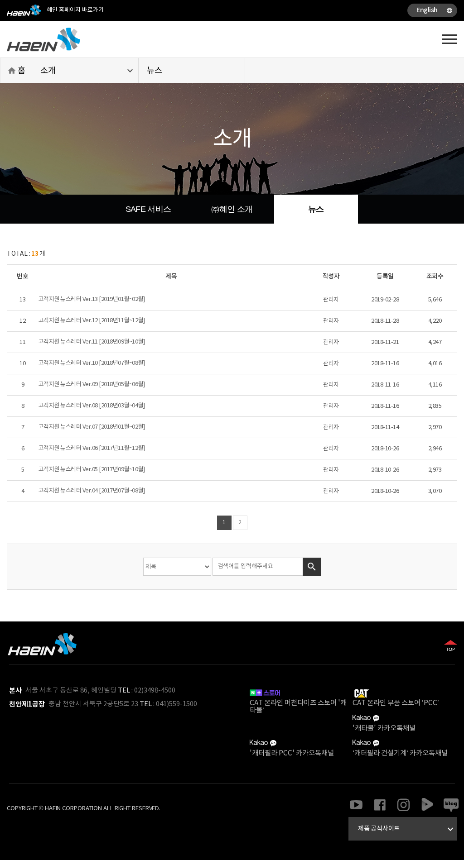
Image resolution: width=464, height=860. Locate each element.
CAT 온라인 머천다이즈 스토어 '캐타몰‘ (298, 706)
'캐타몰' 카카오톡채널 (384, 728)
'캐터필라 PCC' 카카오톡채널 (292, 753)
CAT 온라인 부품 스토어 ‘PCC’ (396, 703)
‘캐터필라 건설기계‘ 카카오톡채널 (400, 753)
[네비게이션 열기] (449, 38)
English (434, 10)
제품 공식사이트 (407, 829)
